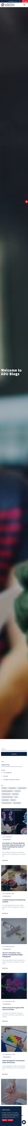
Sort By (2, 761)
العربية (25, 1)
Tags (2, 785)
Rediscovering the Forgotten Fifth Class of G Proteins (13, 1008)
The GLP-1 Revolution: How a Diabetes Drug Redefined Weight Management (12, 954)
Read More (17, 1117)
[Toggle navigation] (24, 5)
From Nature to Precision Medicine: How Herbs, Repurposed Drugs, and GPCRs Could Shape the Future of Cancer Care (13, 846)
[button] (26, 201)
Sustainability (11, 1)
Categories (3, 770)
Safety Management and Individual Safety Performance (13, 1061)
